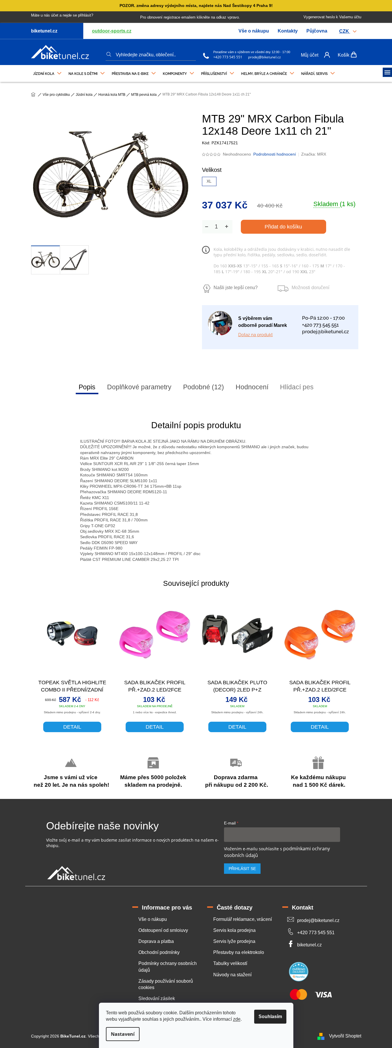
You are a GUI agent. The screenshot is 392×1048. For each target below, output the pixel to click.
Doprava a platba (156, 941)
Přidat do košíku (283, 227)
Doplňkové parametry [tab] (139, 387)
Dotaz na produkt (255, 334)
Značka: (313, 154)
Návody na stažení (232, 974)
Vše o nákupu (254, 30)
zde (237, 1019)
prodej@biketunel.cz (264, 57)
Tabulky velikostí (230, 963)
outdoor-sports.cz (111, 30)
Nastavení (123, 1034)
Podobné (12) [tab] (203, 387)
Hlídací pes (297, 387)
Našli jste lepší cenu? (236, 287)
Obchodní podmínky (159, 952)
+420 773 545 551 (227, 57)
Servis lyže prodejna (234, 941)
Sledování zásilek (156, 998)
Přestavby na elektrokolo (238, 952)
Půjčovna (316, 30)
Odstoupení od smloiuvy (163, 930)
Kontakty (288, 30)
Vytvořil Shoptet (345, 1035)
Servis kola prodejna (234, 930)
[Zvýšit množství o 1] (227, 226)
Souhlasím (270, 1016)
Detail (72, 727)
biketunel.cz (309, 944)
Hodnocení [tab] (252, 387)
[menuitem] (47, 72)
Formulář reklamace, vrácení (242, 919)
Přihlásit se (242, 868)
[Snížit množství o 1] (206, 226)
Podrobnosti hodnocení (274, 154)
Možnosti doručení (310, 287)
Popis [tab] (87, 387)
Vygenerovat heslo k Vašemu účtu (332, 17)
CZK (344, 31)
